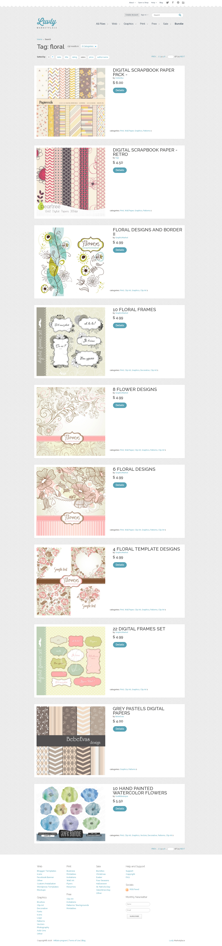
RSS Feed (134, 889)
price (91, 57)
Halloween (101, 883)
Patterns (146, 131)
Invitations (71, 877)
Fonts (39, 911)
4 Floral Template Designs (146, 549)
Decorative (145, 370)
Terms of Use (74, 941)
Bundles (100, 871)
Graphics (138, 131)
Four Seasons (102, 880)
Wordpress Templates (47, 887)
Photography (43, 927)
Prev (153, 57)
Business (71, 871)
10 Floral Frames (134, 309)
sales (83, 57)
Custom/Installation (46, 883)
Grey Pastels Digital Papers (138, 711)
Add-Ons (41, 930)
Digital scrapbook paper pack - (143, 72)
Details (120, 90)
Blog (83, 941)
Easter (99, 877)
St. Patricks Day (103, 887)
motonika (119, 78)
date (59, 57)
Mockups (41, 890)
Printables (71, 874)
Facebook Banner (45, 877)
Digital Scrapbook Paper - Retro (145, 152)
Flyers (69, 883)
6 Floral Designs (134, 469)
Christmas (101, 874)
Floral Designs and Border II (147, 232)
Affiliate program (60, 941)
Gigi (117, 158)
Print (122, 131)
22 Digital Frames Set (139, 628)
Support (129, 871)
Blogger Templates (46, 871)
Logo (39, 918)
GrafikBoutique (121, 796)
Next (182, 57)
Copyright (130, 874)
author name (102, 57)
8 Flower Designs (135, 389)
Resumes (71, 887)
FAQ (128, 877)
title (66, 57)
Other (40, 880)
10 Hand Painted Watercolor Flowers (140, 790)
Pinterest (178, 2)
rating (74, 57)
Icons (39, 874)
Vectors (143, 835)
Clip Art (128, 290)
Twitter (167, 2)
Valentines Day (103, 890)
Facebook (172, 2)
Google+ (183, 2)
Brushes (41, 902)
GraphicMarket (121, 238)
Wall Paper (129, 131)
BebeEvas (119, 716)
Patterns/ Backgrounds (78, 905)
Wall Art (70, 880)
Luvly (171, 941)
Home (39, 39)
